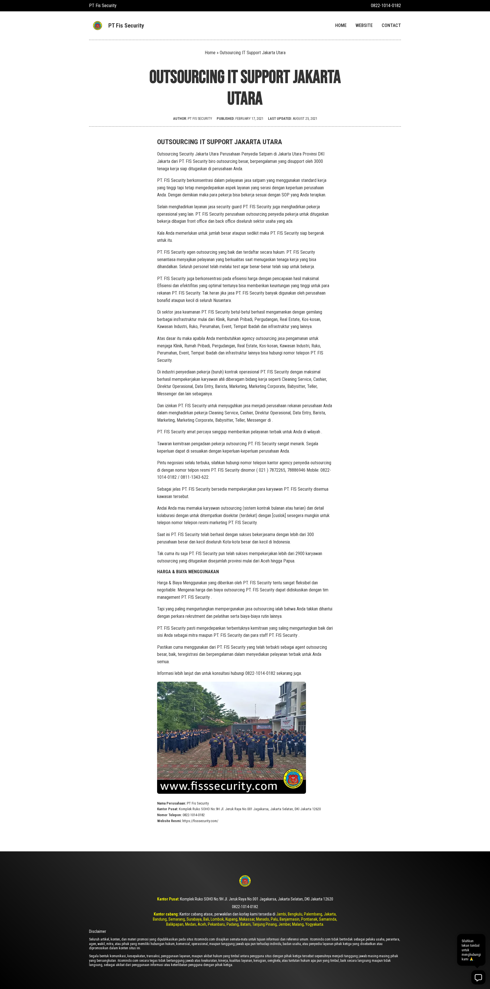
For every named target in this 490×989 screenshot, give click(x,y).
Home (341, 25)
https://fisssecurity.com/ (200, 821)
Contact (391, 25)
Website (364, 25)
